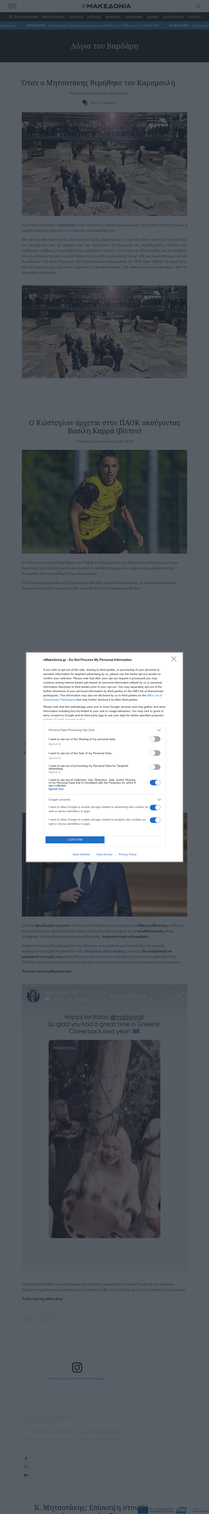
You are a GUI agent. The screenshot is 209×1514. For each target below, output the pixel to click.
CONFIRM (75, 839)
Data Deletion (81, 854)
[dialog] (104, 757)
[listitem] (104, 730)
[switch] (155, 739)
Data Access (104, 854)
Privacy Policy (128, 854)
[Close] (175, 660)
